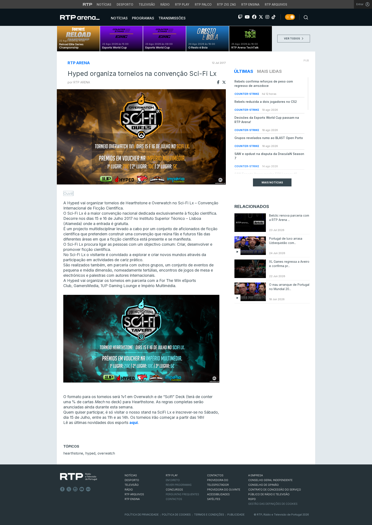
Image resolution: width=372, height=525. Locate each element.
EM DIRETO (173, 480)
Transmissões (172, 18)
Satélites (213, 499)
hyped (90, 453)
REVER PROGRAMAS (179, 484)
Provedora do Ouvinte (223, 489)
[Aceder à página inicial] (84, 17)
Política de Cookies (176, 514)
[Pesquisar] (305, 17)
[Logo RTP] (78, 476)
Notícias (104, 4)
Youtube (81, 489)
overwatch (106, 453)
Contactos (174, 499)
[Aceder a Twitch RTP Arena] (240, 17)
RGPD (252, 499)
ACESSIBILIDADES (218, 494)
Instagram (75, 489)
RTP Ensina (250, 4)
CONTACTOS (215, 475)
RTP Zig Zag (226, 4)
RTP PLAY (172, 475)
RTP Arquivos (276, 4)
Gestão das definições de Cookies (273, 503)
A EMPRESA (255, 475)
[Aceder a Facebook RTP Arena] (254, 17)
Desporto (125, 4)
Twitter (69, 489)
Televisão (147, 4)
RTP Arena (79, 63)
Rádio (165, 4)
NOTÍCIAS (131, 475)
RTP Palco (203, 4)
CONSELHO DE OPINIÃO (263, 484)
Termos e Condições (209, 514)
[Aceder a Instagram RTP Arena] (267, 17)
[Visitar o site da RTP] (87, 4)
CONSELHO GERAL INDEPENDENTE (270, 480)
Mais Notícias (272, 182)
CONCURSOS (174, 489)
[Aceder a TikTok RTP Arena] (273, 17)
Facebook (62, 489)
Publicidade (236, 514)
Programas (142, 18)
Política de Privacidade (142, 514)
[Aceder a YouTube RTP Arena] (247, 17)
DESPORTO (132, 480)
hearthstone (73, 453)
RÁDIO (129, 489)
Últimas (243, 71)
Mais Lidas (269, 71)
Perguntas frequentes (182, 494)
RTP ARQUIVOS (134, 494)
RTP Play (182, 4)
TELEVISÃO (132, 484)
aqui (133, 422)
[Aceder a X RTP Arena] (261, 17)
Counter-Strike (247, 93)
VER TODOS (292, 38)
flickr (88, 489)
